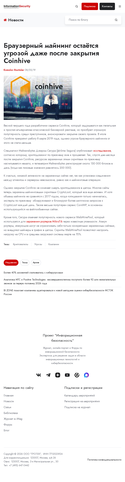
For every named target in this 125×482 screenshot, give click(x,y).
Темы (25, 262)
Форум (8, 425)
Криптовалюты (20, 244)
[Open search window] (76, 6)
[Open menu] (119, 6)
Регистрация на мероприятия (82, 401)
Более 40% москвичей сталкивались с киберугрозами (33, 272)
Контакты (107, 6)
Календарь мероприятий (79, 396)
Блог (6, 430)
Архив (36, 262)
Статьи (7, 407)
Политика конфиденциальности (104, 459)
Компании (53, 244)
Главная (8, 396)
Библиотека (11, 413)
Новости (9, 401)
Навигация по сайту (19, 387)
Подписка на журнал (77, 407)
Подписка (89, 6)
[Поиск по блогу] (116, 19)
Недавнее (11, 262)
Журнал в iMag (13, 419)
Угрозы (38, 244)
